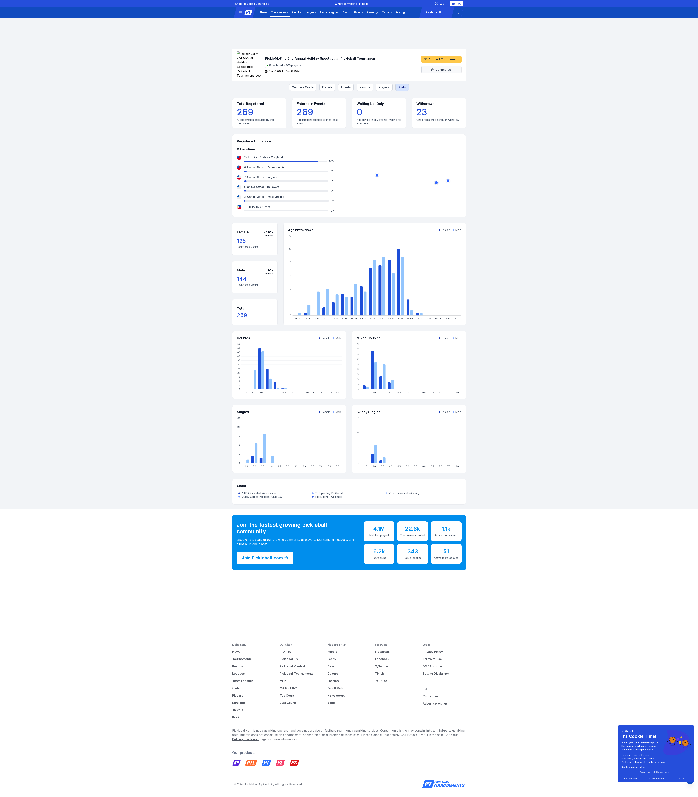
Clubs (346, 12)
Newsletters (336, 695)
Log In (443, 3)
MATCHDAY (288, 688)
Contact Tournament (443, 59)
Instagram (382, 651)
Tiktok (379, 673)
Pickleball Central (292, 666)
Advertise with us (435, 703)
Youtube (381, 681)
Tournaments (279, 12)
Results (296, 12)
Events (346, 87)
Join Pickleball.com (262, 557)
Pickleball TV (289, 659)
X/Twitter (382, 666)
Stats (402, 87)
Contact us (431, 696)
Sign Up (457, 3)
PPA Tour (286, 651)
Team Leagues (329, 12)
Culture (332, 673)
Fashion (333, 681)
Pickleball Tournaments (297, 673)
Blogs (331, 703)
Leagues (310, 12)
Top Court (287, 695)
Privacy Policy (433, 651)
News (263, 12)
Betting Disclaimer (436, 673)
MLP (283, 681)
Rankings (373, 12)
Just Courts (288, 703)
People (332, 651)
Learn (331, 659)
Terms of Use (432, 659)
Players (358, 12)
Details (327, 87)
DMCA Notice (432, 666)
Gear (330, 666)
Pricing (400, 12)
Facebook (382, 659)
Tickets (387, 12)
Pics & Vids (335, 688)
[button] (246, 12)
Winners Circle (303, 87)
